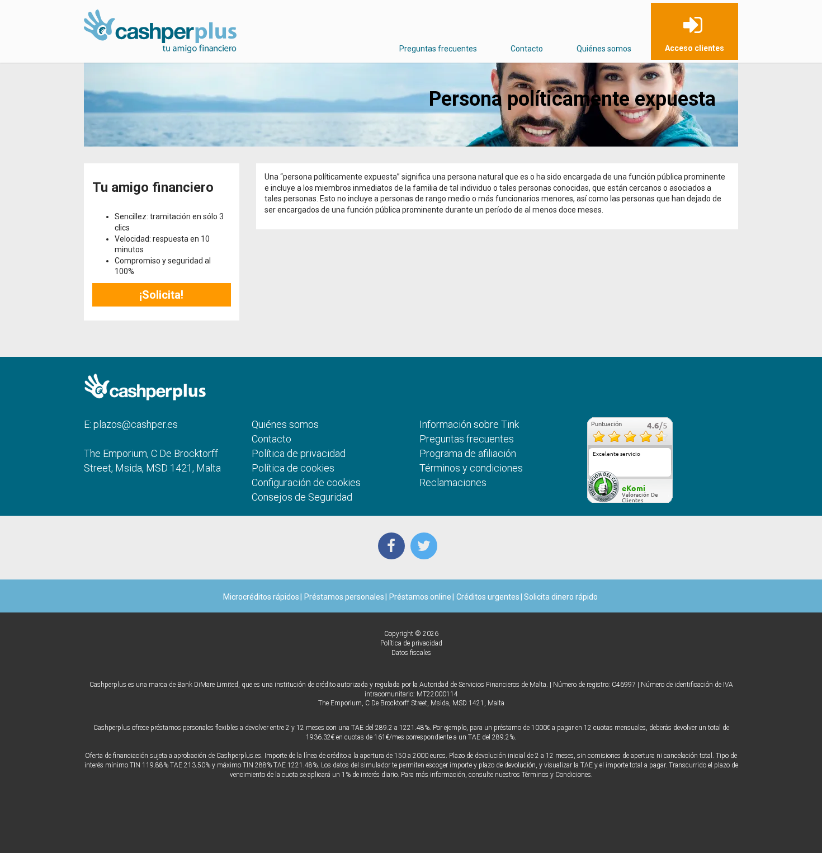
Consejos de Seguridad (302, 497)
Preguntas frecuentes (438, 48)
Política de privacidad (299, 453)
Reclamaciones (452, 482)
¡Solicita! (161, 294)
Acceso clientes (694, 48)
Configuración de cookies (306, 482)
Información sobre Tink (469, 424)
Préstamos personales (344, 596)
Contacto (527, 48)
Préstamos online (420, 596)
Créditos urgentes (487, 596)
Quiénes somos (604, 48)
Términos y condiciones (471, 468)
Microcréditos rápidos (261, 596)
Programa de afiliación (467, 453)
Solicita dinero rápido (560, 596)
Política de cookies (293, 468)
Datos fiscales (411, 653)
